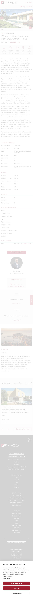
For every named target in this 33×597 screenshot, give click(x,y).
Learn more (6, 578)
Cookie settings (16, 593)
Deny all (16, 588)
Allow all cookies (16, 583)
